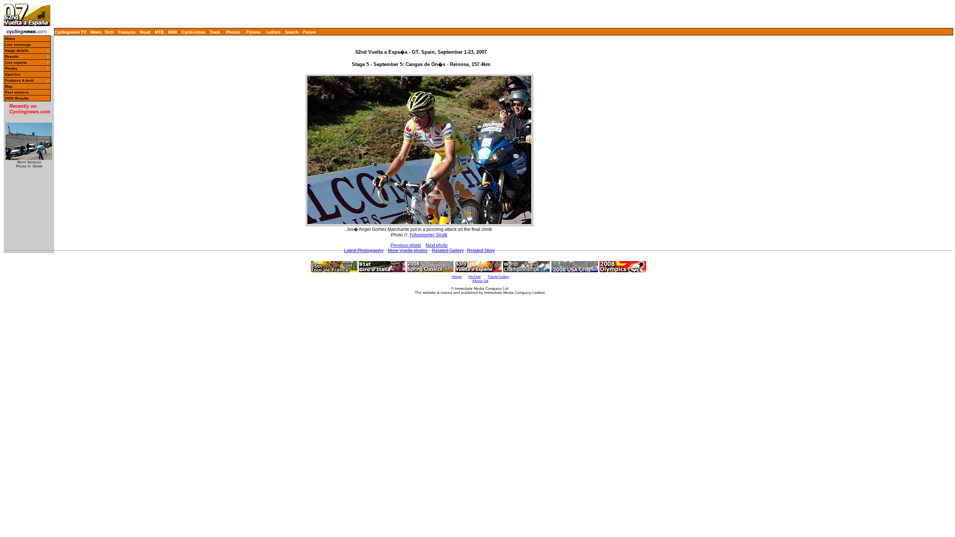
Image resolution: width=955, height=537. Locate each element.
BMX (172, 32)
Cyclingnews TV (70, 32)
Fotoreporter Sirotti (428, 235)
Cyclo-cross (193, 32)
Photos (233, 32)
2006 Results (17, 98)
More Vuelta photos (408, 250)
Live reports (16, 62)
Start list (12, 74)
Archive (474, 276)
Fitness (253, 32)
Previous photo (406, 245)
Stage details (17, 50)
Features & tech (19, 80)
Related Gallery (448, 250)
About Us (480, 281)
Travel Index (498, 276)
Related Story (481, 250)
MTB (159, 32)
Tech (109, 32)
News (96, 32)
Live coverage (18, 45)
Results (12, 56)
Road (145, 32)
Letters (274, 32)
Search (291, 32)
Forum (309, 32)
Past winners (17, 92)
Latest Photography (363, 250)
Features (126, 32)
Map (8, 86)
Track (215, 32)
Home (10, 39)
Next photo (437, 245)
